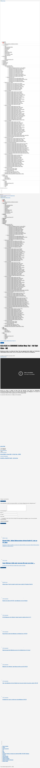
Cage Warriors (7, 55)
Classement (4, 63)
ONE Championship (9, 47)
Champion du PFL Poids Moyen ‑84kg (14, 85)
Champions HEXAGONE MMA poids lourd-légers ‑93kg (18, 149)
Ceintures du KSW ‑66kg (12, 169)
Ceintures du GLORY (9, 137)
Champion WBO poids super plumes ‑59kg (15, 124)
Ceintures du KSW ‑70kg (12, 168)
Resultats (4, 755)
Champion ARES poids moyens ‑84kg (14, 160)
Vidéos (3, 180)
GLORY (6, 50)
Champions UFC (10, 66)
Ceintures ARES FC (8, 307)
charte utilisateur (5, 756)
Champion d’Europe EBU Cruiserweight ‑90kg (14, 173)
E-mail (2, 514)
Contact (3, 747)
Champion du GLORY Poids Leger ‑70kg (15, 139)
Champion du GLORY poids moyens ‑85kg (15, 140)
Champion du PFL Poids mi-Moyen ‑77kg (15, 86)
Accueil (4, 41)
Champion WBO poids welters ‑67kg (14, 128)
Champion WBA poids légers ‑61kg (14, 110)
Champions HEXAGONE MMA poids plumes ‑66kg (17, 145)
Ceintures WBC (8, 90)
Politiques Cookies (5, 757)
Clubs (3, 174)
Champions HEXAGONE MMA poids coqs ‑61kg (16, 144)
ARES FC (6, 51)
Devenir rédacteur (5, 746)
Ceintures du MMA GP (9, 170)
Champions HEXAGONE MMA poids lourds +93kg (17, 150)
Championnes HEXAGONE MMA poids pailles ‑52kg (17, 151)
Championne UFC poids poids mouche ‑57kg (18, 79)
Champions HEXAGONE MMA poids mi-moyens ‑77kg (18, 147)
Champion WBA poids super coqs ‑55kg (15, 107)
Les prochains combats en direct (11, 43)
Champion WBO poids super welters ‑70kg (15, 129)
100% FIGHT (7, 53)
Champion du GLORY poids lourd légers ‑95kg (16, 141)
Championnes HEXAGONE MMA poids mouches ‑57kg (18, 152)
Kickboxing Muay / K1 (9, 59)
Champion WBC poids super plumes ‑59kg (15, 101)
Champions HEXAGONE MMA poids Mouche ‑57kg (17, 143)
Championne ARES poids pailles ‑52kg (14, 163)
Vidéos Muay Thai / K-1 (11, 340)
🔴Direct (4, 42)
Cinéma (6, 176)
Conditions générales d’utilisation (7, 759)
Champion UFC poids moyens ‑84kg (16, 74)
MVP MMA (7, 49)
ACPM (20, 764)
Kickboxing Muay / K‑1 (9, 183)
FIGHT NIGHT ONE (9, 54)
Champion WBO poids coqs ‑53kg (14, 121)
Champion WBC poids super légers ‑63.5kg (15, 99)
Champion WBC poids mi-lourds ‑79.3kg (15, 93)
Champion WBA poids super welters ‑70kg (15, 113)
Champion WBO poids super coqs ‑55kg (15, 122)
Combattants (5, 62)
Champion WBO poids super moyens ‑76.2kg (16, 131)
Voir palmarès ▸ (3, 450)
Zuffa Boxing (7, 48)
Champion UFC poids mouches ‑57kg (16, 68)
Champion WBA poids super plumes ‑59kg (15, 109)
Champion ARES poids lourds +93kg (14, 162)
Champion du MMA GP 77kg (13, 171)
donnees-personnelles (5, 758)
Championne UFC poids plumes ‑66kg (16, 81)
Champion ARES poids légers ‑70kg (14, 158)
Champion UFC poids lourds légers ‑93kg (17, 75)
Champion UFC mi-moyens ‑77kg (15, 73)
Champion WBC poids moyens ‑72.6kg (14, 95)
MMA (6, 57)
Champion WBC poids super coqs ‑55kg (15, 103)
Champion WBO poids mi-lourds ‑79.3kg (15, 132)
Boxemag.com (3, 356)
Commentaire (3, 510)
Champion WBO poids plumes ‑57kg (14, 123)
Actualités (4, 56)
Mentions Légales (5, 761)
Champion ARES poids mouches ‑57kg (14, 155)
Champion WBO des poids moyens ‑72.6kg (15, 130)
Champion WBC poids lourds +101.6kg (14, 91)
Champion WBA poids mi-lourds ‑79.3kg (15, 116)
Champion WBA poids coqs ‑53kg (13, 106)
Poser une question (5, 748)
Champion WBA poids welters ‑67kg (14, 112)
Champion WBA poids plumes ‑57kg (14, 108)
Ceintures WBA (8, 105)
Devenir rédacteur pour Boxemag (7, 195)
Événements (5, 60)
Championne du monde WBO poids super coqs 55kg (18, 135)
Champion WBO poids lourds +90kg (14, 134)
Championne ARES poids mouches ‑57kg (15, 164)
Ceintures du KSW (8, 167)
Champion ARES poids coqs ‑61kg (13, 156)
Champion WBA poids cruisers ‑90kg (14, 117)
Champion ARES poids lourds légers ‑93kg (15, 161)
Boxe (6, 58)
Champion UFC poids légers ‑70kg (16, 72)
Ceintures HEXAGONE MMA (10, 142)
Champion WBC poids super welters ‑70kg (15, 253)
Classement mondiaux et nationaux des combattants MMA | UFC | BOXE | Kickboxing (15, 753)
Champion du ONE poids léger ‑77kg (12, 172)
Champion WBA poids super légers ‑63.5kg (15, 111)
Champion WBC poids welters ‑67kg (14, 98)
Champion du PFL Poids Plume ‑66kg (14, 88)
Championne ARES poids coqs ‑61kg (14, 165)
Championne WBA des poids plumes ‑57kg (15, 119)
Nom (1, 512)
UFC (5, 46)
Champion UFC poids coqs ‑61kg (15, 69)
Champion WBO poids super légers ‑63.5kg (15, 127)
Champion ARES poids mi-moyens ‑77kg (15, 159)
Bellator (6, 184)
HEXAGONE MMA (8, 52)
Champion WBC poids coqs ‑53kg (13, 104)
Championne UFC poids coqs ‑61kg (16, 80)
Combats (4, 61)
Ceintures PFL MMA (9, 82)
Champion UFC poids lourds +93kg (16, 76)
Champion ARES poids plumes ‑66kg (14, 157)
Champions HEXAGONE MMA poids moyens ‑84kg (17, 148)
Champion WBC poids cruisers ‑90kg (14, 92)
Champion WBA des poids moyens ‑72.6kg (15, 114)
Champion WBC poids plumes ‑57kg (14, 102)
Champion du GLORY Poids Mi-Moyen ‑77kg (16, 138)
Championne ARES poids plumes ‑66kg (15, 166)
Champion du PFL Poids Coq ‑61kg (14, 89)
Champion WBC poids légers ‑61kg (14, 100)
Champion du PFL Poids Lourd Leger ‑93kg (16, 84)
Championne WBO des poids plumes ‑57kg (16, 136)
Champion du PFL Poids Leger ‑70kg (14, 87)
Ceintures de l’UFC (8, 65)
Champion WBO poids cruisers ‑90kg (14, 133)
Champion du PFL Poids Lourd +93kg (14, 83)
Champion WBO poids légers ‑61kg (14, 126)
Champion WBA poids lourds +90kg (14, 118)
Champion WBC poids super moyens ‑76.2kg (16, 94)
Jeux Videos (7, 177)
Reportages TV (8, 178)
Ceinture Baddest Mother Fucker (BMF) (17, 67)
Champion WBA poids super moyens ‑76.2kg (16, 115)
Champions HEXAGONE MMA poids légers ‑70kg (17, 146)
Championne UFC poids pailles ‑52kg (16, 78)
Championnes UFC (10, 77)
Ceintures (4, 64)
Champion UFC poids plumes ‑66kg (16, 71)
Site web (2, 516)
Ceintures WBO (8, 120)
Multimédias (5, 175)
